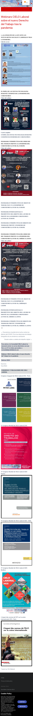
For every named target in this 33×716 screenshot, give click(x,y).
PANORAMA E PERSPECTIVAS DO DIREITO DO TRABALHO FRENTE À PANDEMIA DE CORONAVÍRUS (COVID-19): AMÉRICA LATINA (16, 323)
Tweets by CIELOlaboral (8, 669)
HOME (2, 677)
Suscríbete (4, 366)
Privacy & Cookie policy (6, 681)
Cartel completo (5, 132)
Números (3, 364)
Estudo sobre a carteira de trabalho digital (18, 339)
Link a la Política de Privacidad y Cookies (6, 714)
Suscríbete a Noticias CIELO (8, 689)
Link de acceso (5, 41)
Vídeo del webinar (6, 98)
